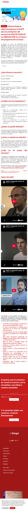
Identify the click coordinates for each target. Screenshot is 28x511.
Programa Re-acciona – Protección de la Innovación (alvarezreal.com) (14, 167)
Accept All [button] (13, 508)
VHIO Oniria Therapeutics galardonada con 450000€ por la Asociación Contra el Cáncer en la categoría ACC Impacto (15, 338)
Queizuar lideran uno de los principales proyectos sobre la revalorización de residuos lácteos (15, 358)
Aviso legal (6, 467)
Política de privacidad (8, 470)
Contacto (14, 419)
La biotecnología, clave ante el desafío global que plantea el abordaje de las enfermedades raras (15, 333)
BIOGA (5, 316)
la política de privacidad (17, 397)
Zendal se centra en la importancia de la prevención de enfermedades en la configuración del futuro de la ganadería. (15, 353)
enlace (16, 320)
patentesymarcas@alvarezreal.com (10, 172)
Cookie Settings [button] (5, 508)
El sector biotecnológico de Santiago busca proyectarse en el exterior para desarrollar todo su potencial (15, 328)
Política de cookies (8, 472)
